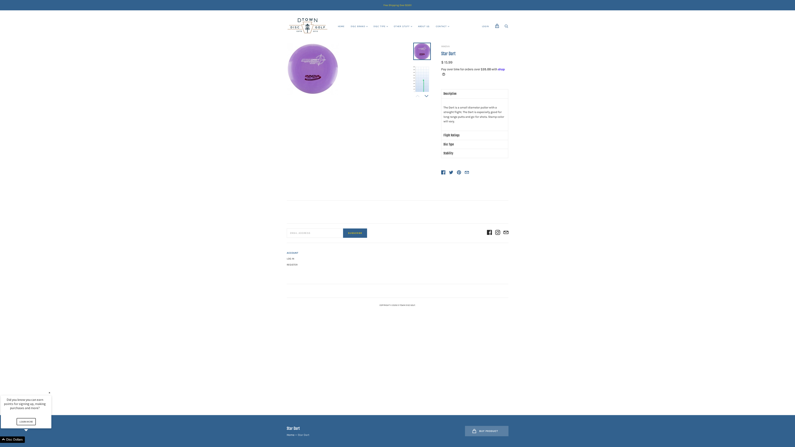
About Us (424, 26)
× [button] (49, 393)
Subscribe (355, 233)
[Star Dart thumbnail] (422, 51)
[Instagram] (497, 233)
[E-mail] (506, 233)
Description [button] (450, 93)
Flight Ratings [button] (451, 135)
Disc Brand (358, 26)
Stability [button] (448, 153)
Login (485, 26)
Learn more (26, 421)
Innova (445, 46)
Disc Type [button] (448, 144)
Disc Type (379, 26)
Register (292, 264)
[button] (31, 439)
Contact (441, 26)
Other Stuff (402, 26)
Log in (290, 258)
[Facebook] (489, 233)
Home (341, 26)
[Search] (506, 27)
